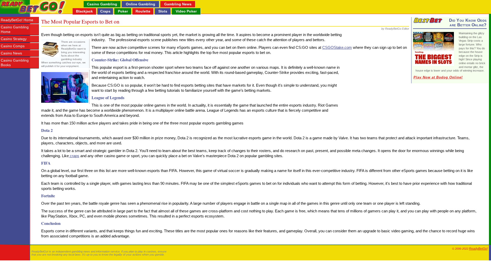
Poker (123, 11)
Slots (162, 11)
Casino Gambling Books (15, 63)
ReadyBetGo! (478, 248)
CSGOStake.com (337, 47)
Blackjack (84, 11)
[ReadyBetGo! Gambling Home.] (33, 7)
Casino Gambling (102, 4)
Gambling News (178, 4)
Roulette (143, 11)
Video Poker (186, 11)
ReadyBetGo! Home (17, 20)
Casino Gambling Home (15, 29)
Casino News (11, 53)
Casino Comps (13, 46)
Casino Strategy (14, 39)
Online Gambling (140, 4)
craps (74, 156)
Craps (105, 11)
